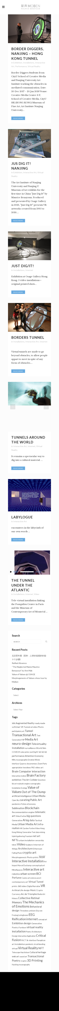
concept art (42, 919)
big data (30, 820)
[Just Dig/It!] (29, 245)
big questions (34, 815)
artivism (32, 911)
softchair (16, 727)
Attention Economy (34, 756)
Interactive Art (30, 172)
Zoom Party (42, 764)
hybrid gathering (18, 836)
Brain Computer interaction (28, 771)
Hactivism (24, 952)
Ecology (24, 788)
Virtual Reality (34, 66)
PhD (33, 768)
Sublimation (18, 808)
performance (18, 756)
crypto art (29, 852)
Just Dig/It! (22, 266)
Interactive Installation (28, 861)
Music (33, 890)
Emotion (42, 780)
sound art (23, 957)
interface (15, 764)
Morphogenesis (19, 857)
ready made (40, 723)
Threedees (24, 911)
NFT (41, 948)
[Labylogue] (29, 495)
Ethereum (37, 848)
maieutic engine (23, 784)
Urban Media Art (28, 824)
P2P (22, 740)
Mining (19, 832)
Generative (17, 820)
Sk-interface (31, 940)
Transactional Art (24, 735)
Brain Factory (36, 775)
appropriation (17, 768)
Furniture (22, 927)
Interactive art (33, 869)
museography (24, 965)
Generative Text (28, 832)
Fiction (23, 804)
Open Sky (15, 800)
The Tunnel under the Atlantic (23, 585)
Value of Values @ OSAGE (23, 674)
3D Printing (35, 960)
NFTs (15, 840)
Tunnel (29, 730)
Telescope (16, 952)
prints (14, 886)
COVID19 (16, 752)
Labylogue (22, 517)
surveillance (30, 748)
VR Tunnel (25, 727)
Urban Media (38, 796)
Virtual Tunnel (36, 881)
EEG (32, 915)
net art (36, 836)
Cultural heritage (38, 952)
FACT (23, 940)
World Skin (41, 748)
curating (25, 799)
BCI (38, 873)
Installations (28, 62)
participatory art (18, 731)
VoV (42, 857)
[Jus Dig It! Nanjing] (29, 143)
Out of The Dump (34, 792)
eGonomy (31, 804)
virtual (15, 948)
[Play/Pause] (11, 572)
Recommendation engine (23, 812)
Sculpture (29, 845)
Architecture (25, 848)
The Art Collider (29, 779)
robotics (16, 874)
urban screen (28, 873)
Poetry (28, 932)
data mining (40, 832)
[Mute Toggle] (43, 572)
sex (13, 723)
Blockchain (32, 808)
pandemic (29, 944)
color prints (24, 752)
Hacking (15, 965)
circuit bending (39, 944)
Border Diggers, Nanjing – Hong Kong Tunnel (27, 53)
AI (24, 820)
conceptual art (38, 865)
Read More (18, 118)
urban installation (27, 840)
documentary (32, 764)
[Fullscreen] (49, 572)
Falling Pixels (17, 853)
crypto (23, 961)
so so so (43, 751)
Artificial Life (17, 890)
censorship (39, 840)
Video (36, 594)
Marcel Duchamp (24, 865)
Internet (29, 270)
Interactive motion (19, 776)
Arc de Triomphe (29, 894)
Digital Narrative (33, 886)
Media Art (31, 739)
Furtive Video (34, 828)
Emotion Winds (34, 760)
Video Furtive (21, 816)
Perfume (16, 877)
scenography (35, 784)
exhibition (16, 779)
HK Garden (24, 828)
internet (32, 919)
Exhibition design (21, 923)
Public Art (36, 799)
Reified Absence (19, 663)
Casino (24, 878)
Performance (21, 66)
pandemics (16, 804)
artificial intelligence (22, 796)
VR (43, 886)
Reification (19, 919)
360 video (22, 886)
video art (39, 767)
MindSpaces (17, 870)
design (27, 890)
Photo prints (33, 857)
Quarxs (22, 763)
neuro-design (21, 744)
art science (32, 878)
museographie (21, 760)
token (14, 845)
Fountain (28, 836)
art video (34, 727)
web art (15, 956)
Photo (41, 727)
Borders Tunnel (27, 337)
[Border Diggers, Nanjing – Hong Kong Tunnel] (29, 28)
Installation (16, 788)
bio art (14, 784)
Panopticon (41, 940)
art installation (18, 944)
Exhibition (17, 62)
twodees (27, 767)
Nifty (14, 760)
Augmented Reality (25, 723)
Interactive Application (27, 936)
